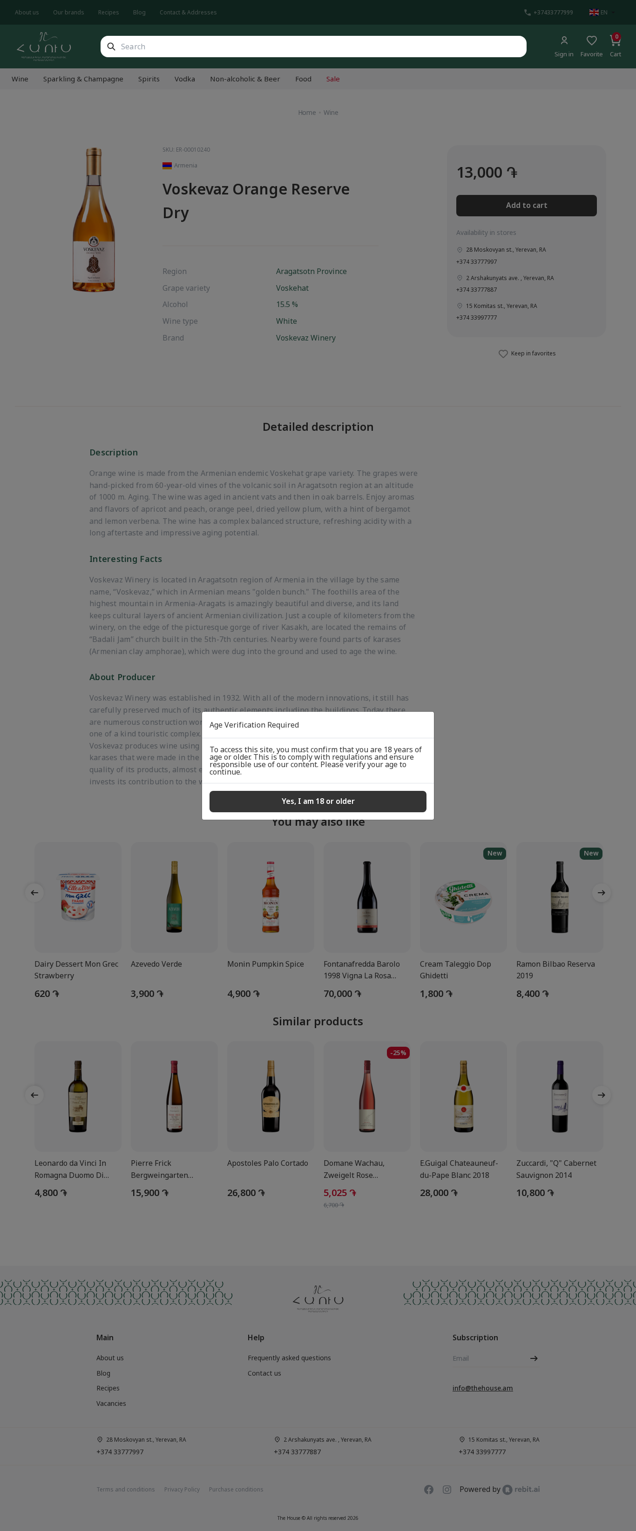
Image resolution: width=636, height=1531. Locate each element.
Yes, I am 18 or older (318, 801)
